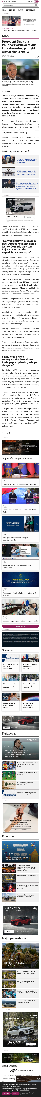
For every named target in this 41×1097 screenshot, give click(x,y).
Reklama (11, 1076)
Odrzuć (15, 1094)
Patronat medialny (8, 1079)
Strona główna (5, 28)
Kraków (10, 959)
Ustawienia (25, 1094)
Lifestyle (30, 10)
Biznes (12, 10)
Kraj (4, 10)
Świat (20, 10)
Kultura (10, 853)
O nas (4, 1076)
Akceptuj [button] (6, 1094)
